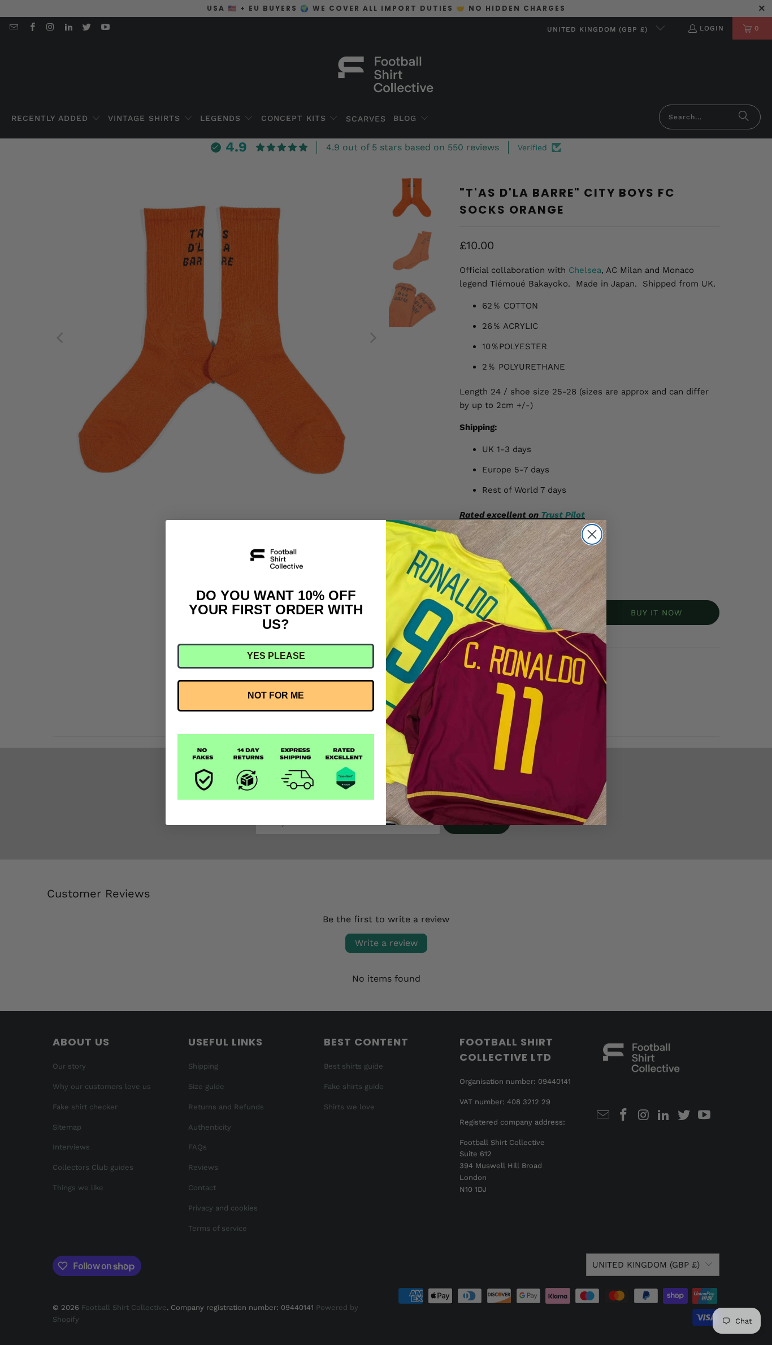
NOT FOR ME (276, 695)
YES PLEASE (276, 656)
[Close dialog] (592, 534)
